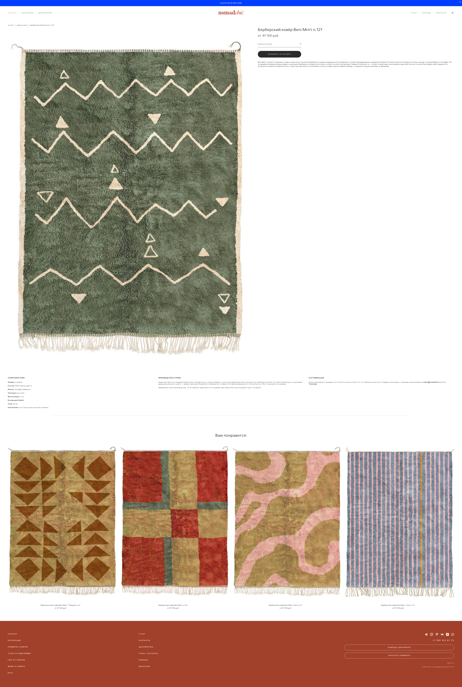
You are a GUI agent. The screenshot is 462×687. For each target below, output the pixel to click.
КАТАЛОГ (12, 13)
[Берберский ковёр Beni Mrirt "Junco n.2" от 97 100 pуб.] (399, 521)
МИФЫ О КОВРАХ (16, 666)
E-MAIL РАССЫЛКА (148, 653)
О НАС (414, 13)
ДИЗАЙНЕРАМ (45, 13)
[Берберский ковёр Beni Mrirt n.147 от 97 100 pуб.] (174, 521)
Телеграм (313, 384)
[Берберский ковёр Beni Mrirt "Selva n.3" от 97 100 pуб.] (287, 521)
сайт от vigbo (231, 681)
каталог (11, 25)
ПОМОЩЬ (426, 13)
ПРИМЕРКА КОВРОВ (18, 647)
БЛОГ (10, 673)
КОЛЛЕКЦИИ (28, 13)
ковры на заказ (22, 25)
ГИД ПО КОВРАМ (16, 660)
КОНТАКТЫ (441, 13)
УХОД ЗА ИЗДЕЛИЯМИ (19, 653)
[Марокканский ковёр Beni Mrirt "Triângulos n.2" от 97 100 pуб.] (62, 521)
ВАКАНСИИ (144, 666)
